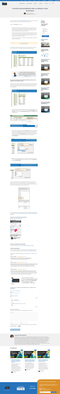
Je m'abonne (53, 392)
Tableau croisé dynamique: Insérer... (16, 290)
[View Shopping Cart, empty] (52, 3)
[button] (28, 0)
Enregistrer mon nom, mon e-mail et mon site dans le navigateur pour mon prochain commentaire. (24, 324)
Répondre (36, 306)
